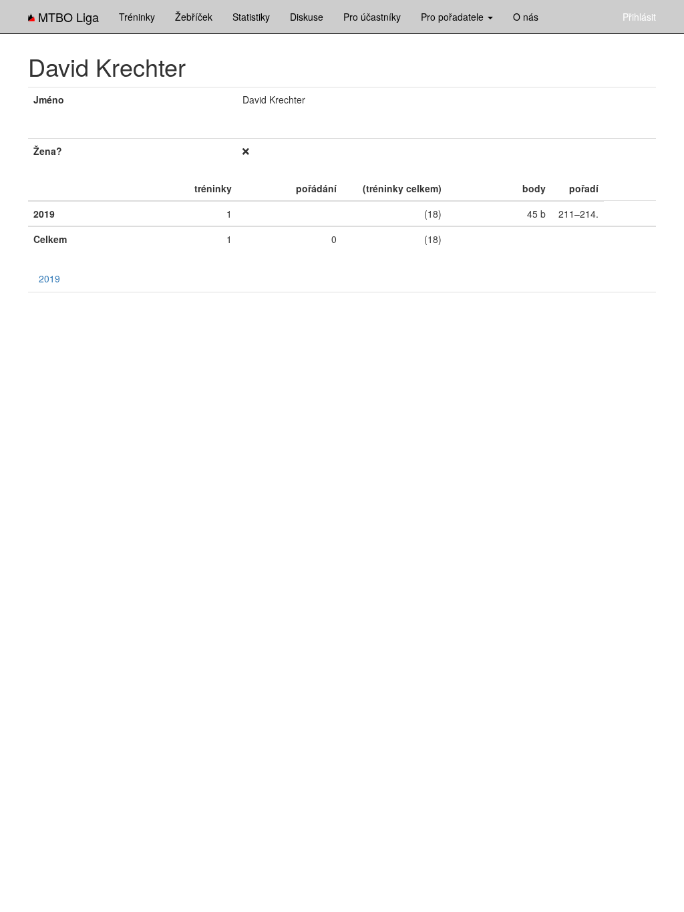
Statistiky (251, 16)
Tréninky (137, 16)
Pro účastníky (372, 16)
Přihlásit (639, 16)
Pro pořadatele (453, 16)
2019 (49, 278)
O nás (525, 16)
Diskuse (306, 16)
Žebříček (193, 16)
